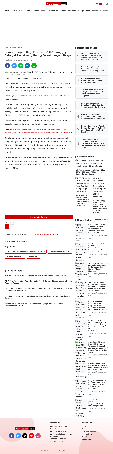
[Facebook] (7, 65)
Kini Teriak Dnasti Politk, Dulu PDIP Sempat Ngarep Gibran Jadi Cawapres (36, 275)
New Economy (25, 11)
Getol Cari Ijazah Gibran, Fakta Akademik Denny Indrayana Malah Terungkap (93, 117)
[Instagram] (38, 435)
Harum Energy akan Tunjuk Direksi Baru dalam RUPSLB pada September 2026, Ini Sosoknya (93, 129)
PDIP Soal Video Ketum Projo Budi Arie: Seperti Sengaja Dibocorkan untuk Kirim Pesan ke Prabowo (38, 282)
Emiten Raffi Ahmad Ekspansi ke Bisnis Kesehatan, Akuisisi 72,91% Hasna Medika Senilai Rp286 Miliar (93, 143)
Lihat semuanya (100, 220)
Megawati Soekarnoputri (60, 252)
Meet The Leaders (93, 11)
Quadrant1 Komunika (89, 431)
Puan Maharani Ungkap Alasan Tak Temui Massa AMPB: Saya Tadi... (91, 80)
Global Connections (57, 11)
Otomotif (72, 11)
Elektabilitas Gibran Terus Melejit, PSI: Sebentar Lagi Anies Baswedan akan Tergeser (92, 93)
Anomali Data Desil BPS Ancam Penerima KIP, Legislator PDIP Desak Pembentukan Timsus (34, 305)
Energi (81, 11)
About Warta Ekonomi (58, 426)
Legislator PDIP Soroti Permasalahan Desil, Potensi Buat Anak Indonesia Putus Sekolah (38, 297)
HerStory (85, 426)
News (7, 11)
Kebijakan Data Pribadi (58, 441)
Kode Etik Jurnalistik (58, 439)
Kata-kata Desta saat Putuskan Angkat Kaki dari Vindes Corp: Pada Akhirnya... (93, 105)
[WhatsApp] (20, 65)
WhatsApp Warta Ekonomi (48, 234)
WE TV (84, 436)
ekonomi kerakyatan (15, 257)
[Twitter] (14, 65)
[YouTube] (31, 435)
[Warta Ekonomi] (56, 4)
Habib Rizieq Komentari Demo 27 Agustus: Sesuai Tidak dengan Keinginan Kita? (93, 69)
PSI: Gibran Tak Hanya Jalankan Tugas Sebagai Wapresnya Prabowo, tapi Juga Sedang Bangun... (91, 56)
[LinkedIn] (27, 65)
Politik (20, 48)
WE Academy (87, 434)
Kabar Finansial (40, 11)
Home (7, 48)
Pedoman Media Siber (58, 431)
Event (105, 11)
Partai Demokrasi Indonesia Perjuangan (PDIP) (26, 252)
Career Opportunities (58, 429)
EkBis (14, 11)
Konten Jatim (87, 439)
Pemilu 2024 (34, 257)
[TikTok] (24, 435)
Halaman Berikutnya (38, 217)
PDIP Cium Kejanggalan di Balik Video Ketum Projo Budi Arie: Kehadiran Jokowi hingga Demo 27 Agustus (38, 289)
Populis (84, 429)
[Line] (34, 65)
